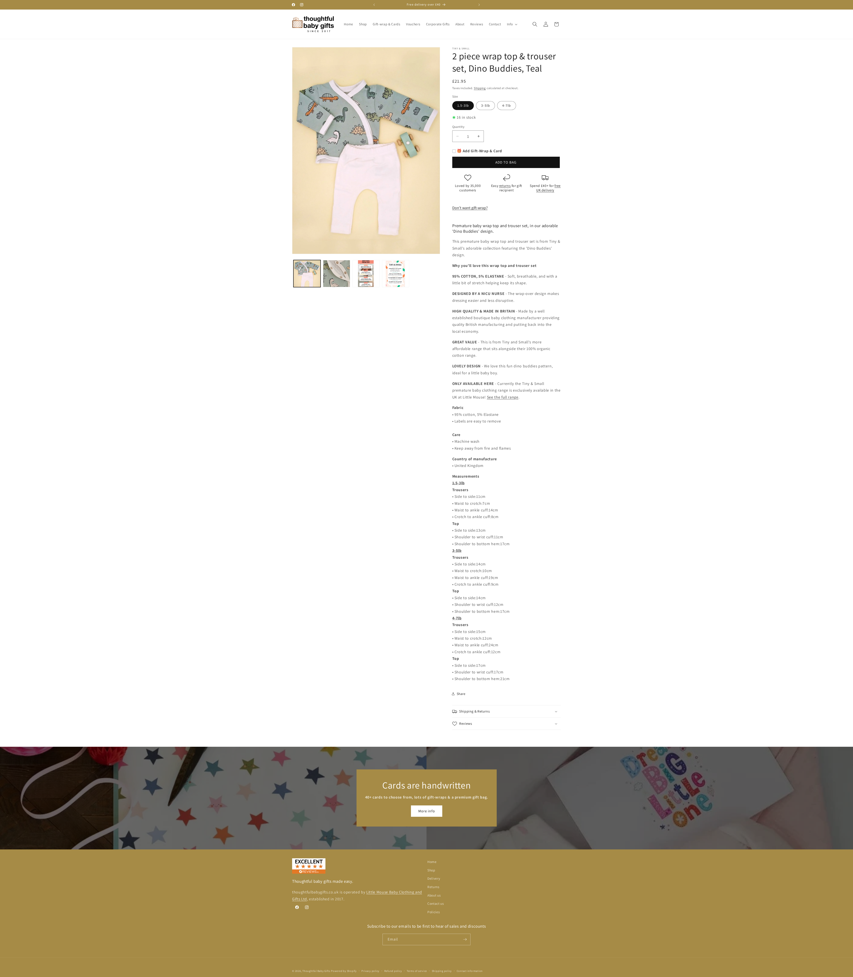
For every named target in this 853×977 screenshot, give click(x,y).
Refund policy (393, 971)
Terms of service (417, 971)
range (513, 397)
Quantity (458, 126)
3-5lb (485, 105)
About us (433, 895)
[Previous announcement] (374, 4)
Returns (433, 887)
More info (426, 811)
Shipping (480, 88)
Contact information (470, 971)
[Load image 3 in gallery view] (366, 273)
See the (493, 397)
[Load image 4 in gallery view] (395, 273)
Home (432, 861)
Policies (433, 912)
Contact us (435, 903)
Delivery (433, 878)
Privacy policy (370, 971)
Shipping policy (442, 971)
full (504, 397)
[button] (512, 24)
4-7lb (506, 105)
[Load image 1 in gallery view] (307, 273)
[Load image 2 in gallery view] (336, 273)
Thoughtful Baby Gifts (316, 971)
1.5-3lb (463, 105)
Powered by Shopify (344, 971)
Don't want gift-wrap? (470, 207)
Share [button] (461, 693)
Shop (431, 870)
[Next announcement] (479, 4)
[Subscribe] (465, 939)
